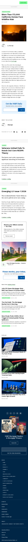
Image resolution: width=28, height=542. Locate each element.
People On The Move (8, 497)
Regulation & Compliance (9, 476)
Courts (4, 145)
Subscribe (23, 2)
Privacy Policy (5, 537)
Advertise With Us (5, 530)
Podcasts (4, 509)
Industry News (6, 11)
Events (4, 501)
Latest (4, 464)
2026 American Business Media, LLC (9, 540)
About (3, 521)
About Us (4, 532)
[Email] (25, 132)
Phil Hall (11, 45)
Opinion (4, 487)
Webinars (4, 511)
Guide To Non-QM (6, 516)
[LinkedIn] (17, 132)
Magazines (5, 504)
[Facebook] (14, 132)
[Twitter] (22, 132)
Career (4, 188)
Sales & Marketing (7, 483)
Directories (5, 514)
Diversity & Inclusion (8, 494)
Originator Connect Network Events (13, 523)
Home (4, 462)
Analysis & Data (7, 474)
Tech (4, 471)
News (3, 460)
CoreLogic (14, 61)
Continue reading (6, 179)
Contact (3, 534)
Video (3, 506)
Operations (5, 490)
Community (5, 478)
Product (5, 467)
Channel (5, 469)
